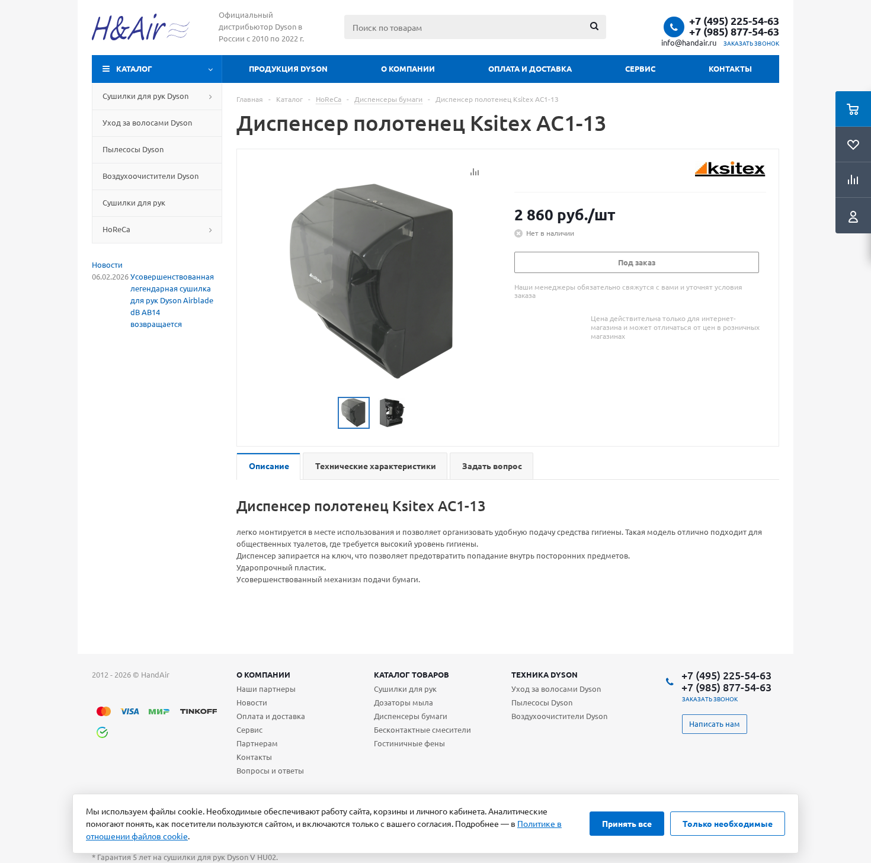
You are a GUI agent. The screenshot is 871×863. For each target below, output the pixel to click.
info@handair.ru (688, 42)
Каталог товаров (411, 674)
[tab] (268, 466)
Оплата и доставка (530, 68)
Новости (107, 264)
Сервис (640, 68)
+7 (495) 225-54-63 (734, 20)
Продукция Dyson (288, 68)
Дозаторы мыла (403, 702)
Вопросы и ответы (270, 770)
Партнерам (257, 743)
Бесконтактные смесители (422, 729)
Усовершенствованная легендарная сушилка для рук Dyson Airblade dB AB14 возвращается (172, 300)
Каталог (134, 68)
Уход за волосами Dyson (556, 689)
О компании (408, 68)
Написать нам (714, 723)
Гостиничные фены (409, 743)
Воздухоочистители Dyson (559, 716)
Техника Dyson (544, 674)
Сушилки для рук (405, 689)
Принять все (627, 823)
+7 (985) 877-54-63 (734, 31)
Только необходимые (728, 823)
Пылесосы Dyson (541, 702)
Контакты (730, 68)
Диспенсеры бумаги (410, 716)
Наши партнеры (266, 689)
